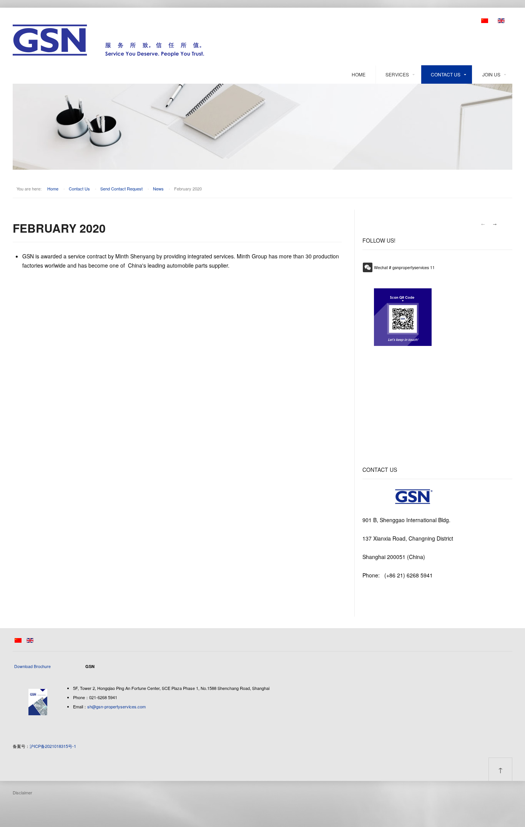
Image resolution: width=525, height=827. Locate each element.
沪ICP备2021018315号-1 (53, 746)
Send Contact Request (121, 188)
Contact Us (445, 74)
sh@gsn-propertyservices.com (116, 706)
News (158, 188)
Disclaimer (22, 792)
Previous (482, 224)
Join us (491, 74)
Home (359, 74)
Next (495, 224)
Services (397, 74)
